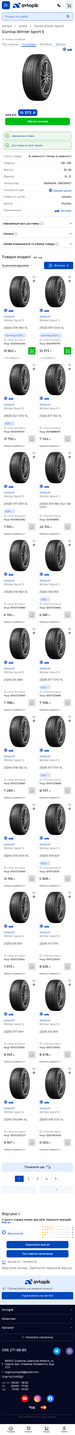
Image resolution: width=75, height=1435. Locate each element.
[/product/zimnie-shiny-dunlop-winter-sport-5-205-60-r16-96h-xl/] (19, 555)
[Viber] (69, 1351)
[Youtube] (24, 1398)
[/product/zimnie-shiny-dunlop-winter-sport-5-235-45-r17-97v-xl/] (55, 731)
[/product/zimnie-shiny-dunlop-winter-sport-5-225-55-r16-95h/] (55, 995)
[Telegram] (56, 1351)
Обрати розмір (37, 121)
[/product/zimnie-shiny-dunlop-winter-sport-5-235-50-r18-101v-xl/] (55, 1083)
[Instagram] (37, 1398)
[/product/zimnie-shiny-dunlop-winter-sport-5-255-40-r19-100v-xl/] (19, 819)
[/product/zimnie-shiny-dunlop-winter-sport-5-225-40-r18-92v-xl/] (19, 731)
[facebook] (50, 1398)
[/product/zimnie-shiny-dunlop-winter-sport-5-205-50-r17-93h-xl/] (19, 467)
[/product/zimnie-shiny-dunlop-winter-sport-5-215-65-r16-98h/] (19, 643)
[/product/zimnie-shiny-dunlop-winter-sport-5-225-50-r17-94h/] (19, 995)
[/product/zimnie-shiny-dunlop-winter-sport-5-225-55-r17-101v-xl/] (55, 643)
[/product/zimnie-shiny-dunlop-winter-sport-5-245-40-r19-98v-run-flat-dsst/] (55, 467)
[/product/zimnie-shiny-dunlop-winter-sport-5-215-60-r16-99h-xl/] (19, 1083)
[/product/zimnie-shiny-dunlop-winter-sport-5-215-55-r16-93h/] (19, 907)
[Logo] (26, 5)
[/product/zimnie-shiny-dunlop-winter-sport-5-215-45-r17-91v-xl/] (55, 379)
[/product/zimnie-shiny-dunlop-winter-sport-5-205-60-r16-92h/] (55, 819)
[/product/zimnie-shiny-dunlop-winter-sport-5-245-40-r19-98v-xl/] (19, 291)
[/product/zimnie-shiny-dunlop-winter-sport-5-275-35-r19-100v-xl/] (55, 291)
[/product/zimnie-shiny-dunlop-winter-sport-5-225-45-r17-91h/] (55, 907)
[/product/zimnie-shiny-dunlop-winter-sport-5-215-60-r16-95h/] (55, 555)
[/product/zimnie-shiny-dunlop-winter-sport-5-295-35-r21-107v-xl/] (19, 379)
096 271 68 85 (14, 1350)
